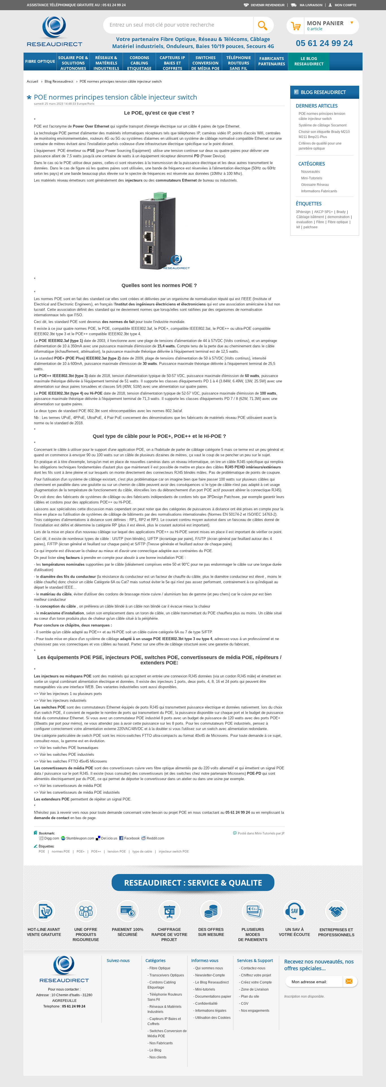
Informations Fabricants (319, 191)
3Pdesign (303, 212)
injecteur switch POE (174, 851)
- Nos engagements (254, 1011)
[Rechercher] (263, 25)
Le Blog (155, 1050)
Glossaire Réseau (315, 185)
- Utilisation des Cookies (212, 1018)
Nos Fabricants (161, 1043)
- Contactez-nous (252, 968)
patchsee (310, 227)
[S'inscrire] (349, 981)
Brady (341, 212)
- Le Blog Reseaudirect (211, 982)
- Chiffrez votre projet (255, 975)
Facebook (131, 838)
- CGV (243, 1004)
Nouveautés (310, 172)
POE (42, 851)
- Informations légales (209, 1011)
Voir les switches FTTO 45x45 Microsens (73, 761)
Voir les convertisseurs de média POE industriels (80, 792)
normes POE (61, 851)
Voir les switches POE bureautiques (69, 748)
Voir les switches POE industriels (67, 754)
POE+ (80, 851)
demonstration (339, 217)
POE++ (96, 851)
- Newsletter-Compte (209, 975)
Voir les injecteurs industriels (63, 700)
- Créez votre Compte (255, 982)
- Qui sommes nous (208, 968)
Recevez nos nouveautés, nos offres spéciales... (319, 965)
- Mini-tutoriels (204, 989)
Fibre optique (338, 222)
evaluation (304, 222)
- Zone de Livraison (254, 989)
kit (298, 227)
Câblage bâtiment (310, 217)
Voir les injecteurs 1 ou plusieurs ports (71, 694)
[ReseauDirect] (55, 31)
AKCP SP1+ (323, 212)
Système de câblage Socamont (322, 125)
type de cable (142, 851)
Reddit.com (155, 838)
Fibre (320, 222)
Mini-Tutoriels (265, 833)
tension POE (117, 851)
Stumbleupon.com (79, 838)
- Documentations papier (212, 996)
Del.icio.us (108, 838)
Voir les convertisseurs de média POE (71, 785)
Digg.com (51, 838)
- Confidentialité (205, 1004)
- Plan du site (249, 996)
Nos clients (157, 1057)
